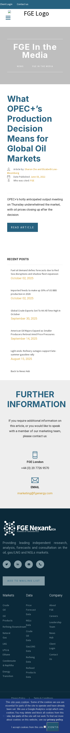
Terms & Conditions (43, 698)
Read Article (22, 227)
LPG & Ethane (6, 652)
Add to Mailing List (23, 580)
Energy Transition (8, 674)
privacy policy (55, 719)
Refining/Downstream (14, 626)
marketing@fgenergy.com (35, 493)
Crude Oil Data (29, 636)
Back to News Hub (20, 371)
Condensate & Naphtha (9, 663)
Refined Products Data (31, 672)
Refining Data (30, 659)
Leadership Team (55, 624)
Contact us (22, 4)
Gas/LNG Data (30, 649)
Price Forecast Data (31, 610)
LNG (5, 643)
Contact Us (53, 657)
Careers (53, 616)
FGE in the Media (42, 66)
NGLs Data (28, 623)
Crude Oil (6, 607)
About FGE (52, 607)
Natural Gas (6, 635)
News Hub (52, 635)
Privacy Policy (18, 698)
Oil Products (8, 618)
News (20, 66)
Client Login (6, 4)
